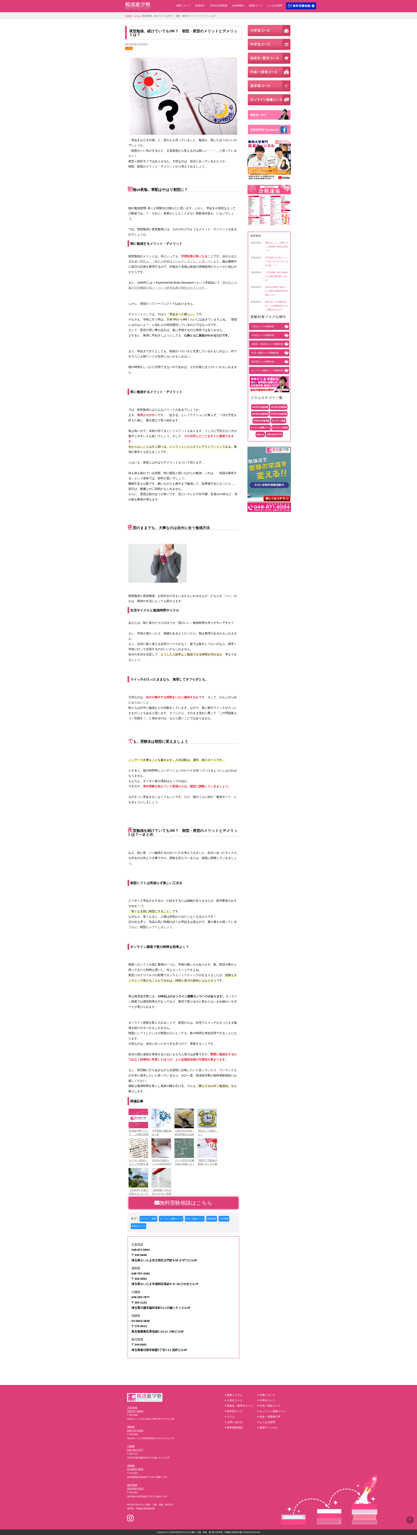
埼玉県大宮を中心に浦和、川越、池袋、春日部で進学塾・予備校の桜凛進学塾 (207, 1532)
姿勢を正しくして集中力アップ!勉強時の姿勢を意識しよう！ (277, 247)
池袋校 (135, 1315)
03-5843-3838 (135, 1469)
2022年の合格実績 (260, 407)
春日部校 (137, 1339)
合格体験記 (238, 5)
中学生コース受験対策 (263, 335)
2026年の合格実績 (261, 421)
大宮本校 (137, 1244)
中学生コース (267, 1400)
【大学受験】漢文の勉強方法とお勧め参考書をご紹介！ (277, 276)
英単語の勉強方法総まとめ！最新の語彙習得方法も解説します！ (277, 291)
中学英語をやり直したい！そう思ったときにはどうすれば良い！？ (277, 261)
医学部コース (235, 1411)
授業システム (235, 1395)
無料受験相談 (235, 1427)
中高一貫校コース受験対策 (265, 353)
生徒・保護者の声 (269, 1416)
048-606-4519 (135, 1488)
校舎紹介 (200, 5)
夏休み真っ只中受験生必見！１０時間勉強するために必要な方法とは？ (277, 306)
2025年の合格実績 (278, 414)
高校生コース (138, 1226)
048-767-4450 (135, 1430)
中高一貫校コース (195, 1218)
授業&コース (256, 5)
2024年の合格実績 (260, 414)
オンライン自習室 (280, 427)
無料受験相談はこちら (186, 1203)
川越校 (135, 1292)
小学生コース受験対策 (263, 326)
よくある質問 (274, 5)
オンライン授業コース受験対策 (267, 370)
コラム (137, 15)
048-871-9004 (135, 1411)
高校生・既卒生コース (240, 1405)
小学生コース (235, 1400)
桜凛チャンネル (268, 1427)
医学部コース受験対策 (263, 361)
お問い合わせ (235, 1422)
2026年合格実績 (218, 5)
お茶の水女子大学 (274, 434)
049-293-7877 (135, 1450)
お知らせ (260, 434)
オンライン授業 (148, 1218)
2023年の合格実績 (278, 407)
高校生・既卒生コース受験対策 (267, 344)
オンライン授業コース (171, 1218)
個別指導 (211, 1218)
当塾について (183, 5)
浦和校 (135, 1268)
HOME (128, 15)
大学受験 (224, 1218)
